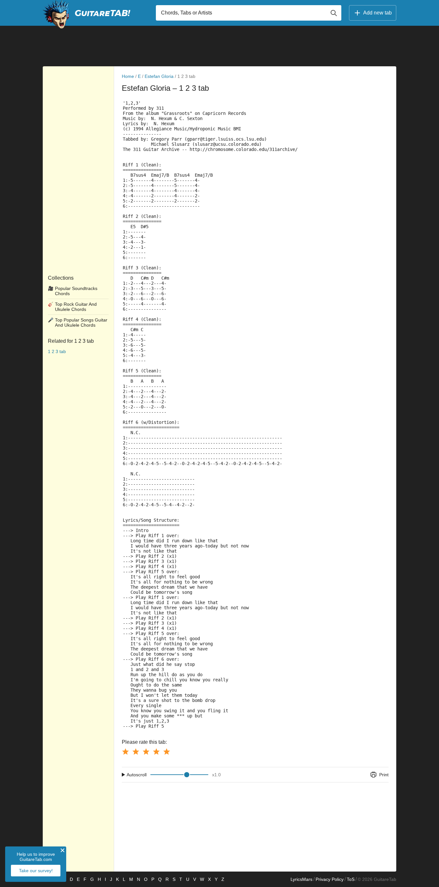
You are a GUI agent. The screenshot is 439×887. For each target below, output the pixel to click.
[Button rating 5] (166, 751)
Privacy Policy (330, 879)
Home (128, 76)
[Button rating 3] (146, 751)
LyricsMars (301, 879)
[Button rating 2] (135, 751)
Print (384, 774)
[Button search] (333, 13)
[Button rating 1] (125, 751)
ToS (350, 879)
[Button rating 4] (156, 751)
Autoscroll (137, 774)
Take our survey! (36, 870)
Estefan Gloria (159, 76)
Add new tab (377, 12)
